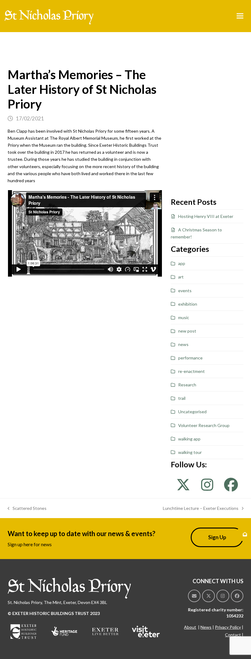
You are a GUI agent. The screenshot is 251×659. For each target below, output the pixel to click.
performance (190, 357)
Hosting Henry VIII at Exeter (205, 216)
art (181, 276)
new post (187, 330)
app (181, 263)
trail (181, 398)
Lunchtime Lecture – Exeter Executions (200, 509)
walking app (189, 438)
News (206, 627)
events (185, 290)
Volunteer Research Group (204, 425)
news (183, 344)
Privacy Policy (228, 627)
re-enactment (191, 371)
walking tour (190, 452)
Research (187, 384)
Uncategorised (192, 411)
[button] (240, 16)
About (190, 627)
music (183, 317)
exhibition (187, 304)
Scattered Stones (27, 509)
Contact (233, 634)
